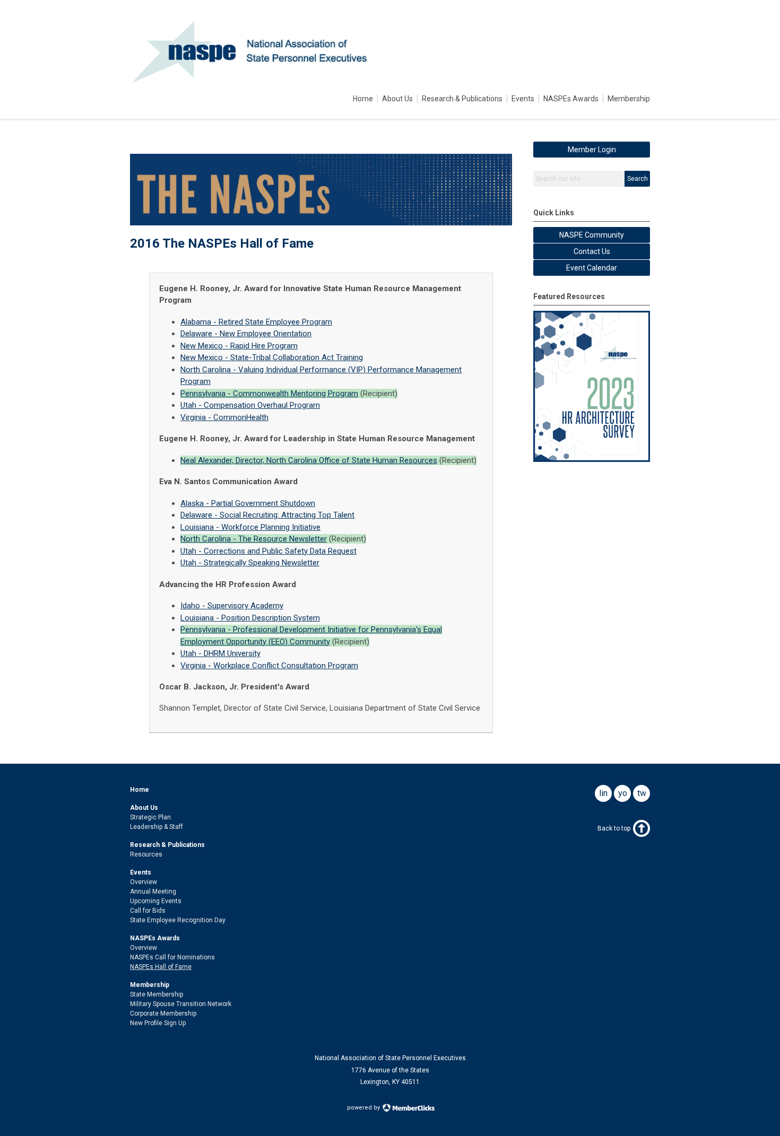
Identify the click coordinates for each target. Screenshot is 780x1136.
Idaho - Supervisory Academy (231, 605)
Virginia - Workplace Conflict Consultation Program (269, 665)
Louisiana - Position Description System (250, 618)
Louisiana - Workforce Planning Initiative (250, 527)
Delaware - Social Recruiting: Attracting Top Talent (267, 515)
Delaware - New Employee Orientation (245, 333)
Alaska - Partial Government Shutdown (247, 503)
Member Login (592, 149)
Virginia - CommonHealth (224, 417)
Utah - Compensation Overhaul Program (250, 405)
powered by (364, 1107)
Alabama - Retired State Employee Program (256, 322)
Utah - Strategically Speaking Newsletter (249, 562)
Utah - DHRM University (220, 653)
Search (637, 178)
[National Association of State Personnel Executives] (253, 81)
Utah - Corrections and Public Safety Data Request (268, 551)
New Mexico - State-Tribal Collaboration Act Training (271, 357)
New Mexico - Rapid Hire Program (239, 346)
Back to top (613, 828)
